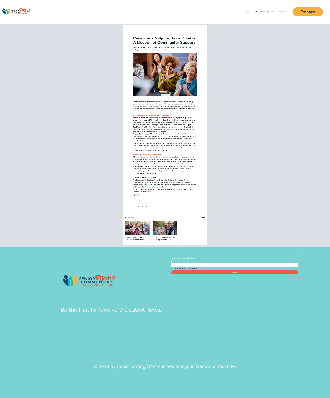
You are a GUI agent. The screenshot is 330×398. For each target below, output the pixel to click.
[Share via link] (146, 206)
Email (173, 261)
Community (137, 200)
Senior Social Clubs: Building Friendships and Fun (135, 239)
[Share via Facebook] (134, 206)
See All (203, 217)
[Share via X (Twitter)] (138, 206)
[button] (270, 12)
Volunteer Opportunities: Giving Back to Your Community (165, 239)
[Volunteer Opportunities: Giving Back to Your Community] (165, 228)
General (136, 195)
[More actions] (196, 33)
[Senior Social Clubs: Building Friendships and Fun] (137, 228)
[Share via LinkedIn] (142, 206)
